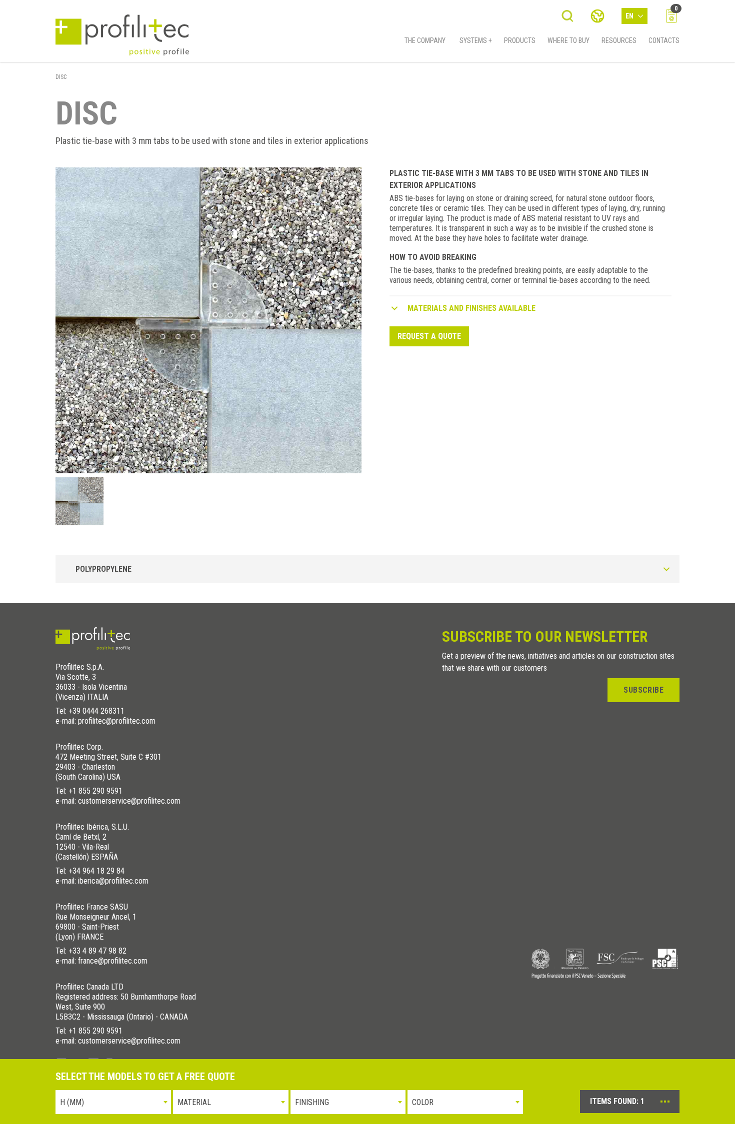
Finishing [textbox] (312, 1102)
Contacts (664, 40)
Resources (619, 40)
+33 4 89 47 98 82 (97, 951)
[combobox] (113, 1102)
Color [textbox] (423, 1102)
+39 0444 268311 (96, 711)
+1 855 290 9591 (95, 791)
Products (520, 40)
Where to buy (569, 40)
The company (425, 40)
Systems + (476, 40)
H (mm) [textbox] (72, 1102)
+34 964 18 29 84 (96, 871)
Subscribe (644, 690)
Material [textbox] (194, 1102)
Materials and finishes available (472, 308)
